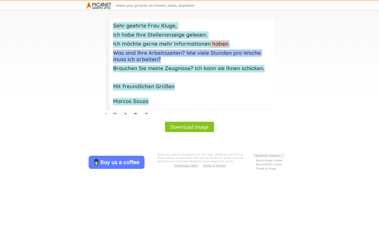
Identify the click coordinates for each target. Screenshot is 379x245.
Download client (186, 165)
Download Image (189, 126)
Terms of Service (214, 165)
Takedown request (267, 155)
